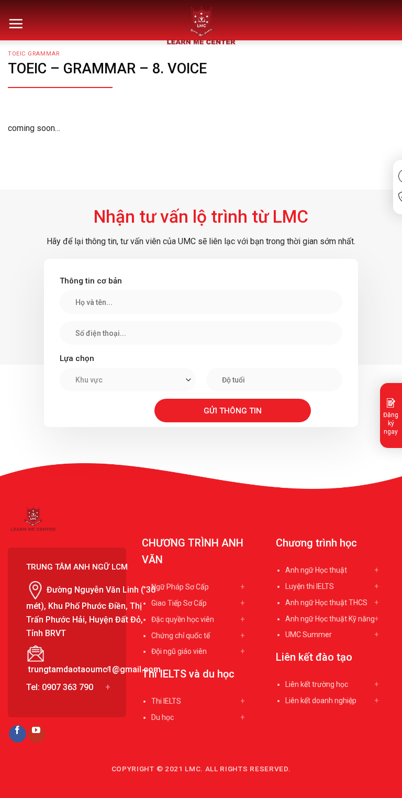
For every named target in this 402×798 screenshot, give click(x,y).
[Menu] (16, 23)
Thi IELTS (166, 701)
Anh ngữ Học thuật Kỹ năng (330, 619)
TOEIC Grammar (33, 53)
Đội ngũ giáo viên (179, 651)
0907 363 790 (67, 687)
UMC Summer (308, 634)
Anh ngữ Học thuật (316, 570)
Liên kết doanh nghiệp (320, 700)
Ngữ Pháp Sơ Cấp (180, 587)
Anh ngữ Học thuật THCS (326, 602)
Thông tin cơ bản (91, 281)
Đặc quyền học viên (182, 619)
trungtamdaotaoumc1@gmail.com (94, 669)
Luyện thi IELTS (309, 586)
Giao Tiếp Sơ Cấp (179, 603)
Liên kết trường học (316, 684)
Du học (162, 717)
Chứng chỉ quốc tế (180, 635)
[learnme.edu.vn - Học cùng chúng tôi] (201, 25)
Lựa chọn (77, 358)
